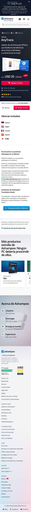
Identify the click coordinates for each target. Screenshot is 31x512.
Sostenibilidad (5, 410)
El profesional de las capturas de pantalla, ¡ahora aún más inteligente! (14, 8)
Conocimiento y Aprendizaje (10, 399)
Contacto (4, 419)
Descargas (4, 482)
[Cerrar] (29, 1)
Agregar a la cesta (16, 83)
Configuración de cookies (9, 455)
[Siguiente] (28, 274)
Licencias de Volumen (8, 429)
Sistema (3, 384)
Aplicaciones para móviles (9, 396)
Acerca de (4, 446)
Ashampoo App (6, 485)
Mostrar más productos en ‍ (14, 103)
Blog (6, 509)
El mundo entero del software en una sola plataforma (12, 282)
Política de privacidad (8, 452)
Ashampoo (5, 497)
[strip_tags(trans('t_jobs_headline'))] (20, 370)
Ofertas (4, 479)
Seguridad (4, 390)
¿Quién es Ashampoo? (8, 407)
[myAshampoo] (20, 19)
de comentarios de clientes (11, 97)
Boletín (3, 494)
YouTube (25, 509)
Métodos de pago (6, 458)
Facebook (15, 509)
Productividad (5, 387)
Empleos (4, 416)
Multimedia (4, 381)
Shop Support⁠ (5, 471)
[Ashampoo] (8, 351)
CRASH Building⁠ (6, 422)
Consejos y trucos (6, 491)
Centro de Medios (6, 438)
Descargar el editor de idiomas (17, 208)
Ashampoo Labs (6, 413)
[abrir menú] (28, 19)
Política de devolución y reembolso (12, 461)
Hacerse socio (5, 435)
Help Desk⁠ (4, 468)
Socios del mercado (7, 432)
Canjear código (6, 488)
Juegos (3, 393)
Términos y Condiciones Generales (12, 449)
